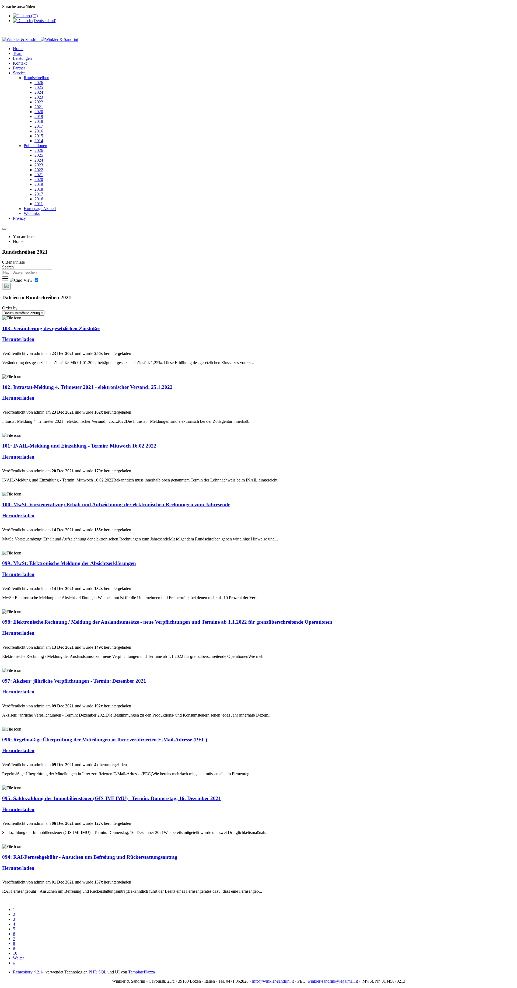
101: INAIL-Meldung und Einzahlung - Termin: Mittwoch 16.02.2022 (79, 446)
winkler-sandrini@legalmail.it (333, 981)
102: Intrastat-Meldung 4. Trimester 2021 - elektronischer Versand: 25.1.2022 (87, 387)
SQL (102, 972)
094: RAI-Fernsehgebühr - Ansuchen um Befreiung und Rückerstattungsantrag (89, 857)
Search (8, 267)
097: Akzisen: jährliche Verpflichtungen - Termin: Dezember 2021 (74, 681)
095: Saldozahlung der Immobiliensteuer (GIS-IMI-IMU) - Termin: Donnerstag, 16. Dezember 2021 (111, 798)
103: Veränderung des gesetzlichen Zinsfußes (51, 328)
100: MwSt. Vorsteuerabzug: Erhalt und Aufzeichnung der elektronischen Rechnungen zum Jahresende (116, 504)
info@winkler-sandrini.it (273, 981)
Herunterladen (18, 339)
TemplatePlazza (141, 972)
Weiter (18, 958)
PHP (92, 972)
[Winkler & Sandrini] (40, 39)
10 (15, 953)
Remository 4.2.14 (28, 972)
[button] (19, 73)
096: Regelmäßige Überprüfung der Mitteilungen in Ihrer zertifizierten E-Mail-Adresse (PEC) (104, 739)
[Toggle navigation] (4, 229)
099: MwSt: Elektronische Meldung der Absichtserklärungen (69, 563)
